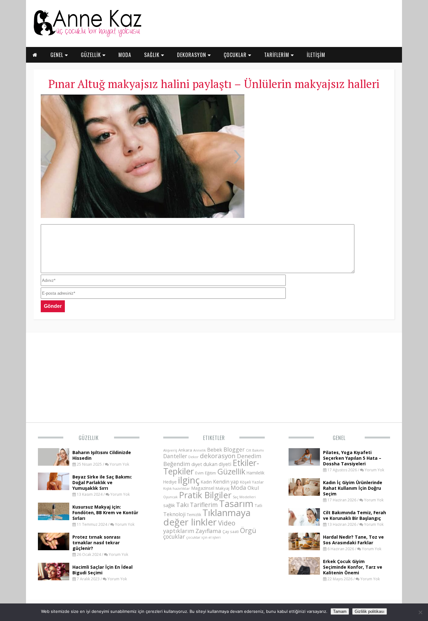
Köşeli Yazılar (252, 482)
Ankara (185, 450)
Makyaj (222, 488)
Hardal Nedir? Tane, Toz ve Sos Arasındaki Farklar (353, 540)
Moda (238, 487)
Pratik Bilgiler (205, 495)
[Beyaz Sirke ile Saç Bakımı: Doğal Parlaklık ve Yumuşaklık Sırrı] (53, 488)
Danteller (175, 456)
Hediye (170, 482)
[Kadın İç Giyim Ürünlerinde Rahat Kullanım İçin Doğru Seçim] (304, 493)
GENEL (57, 55)
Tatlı (258, 505)
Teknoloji (174, 514)
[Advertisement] (319, 141)
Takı (182, 504)
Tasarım (236, 503)
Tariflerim (204, 504)
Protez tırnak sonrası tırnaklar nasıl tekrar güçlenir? (96, 542)
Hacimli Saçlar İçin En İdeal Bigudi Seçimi (102, 570)
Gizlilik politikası (369, 611)
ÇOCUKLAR (236, 55)
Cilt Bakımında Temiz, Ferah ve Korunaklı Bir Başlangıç (354, 515)
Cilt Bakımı (255, 450)
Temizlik (194, 514)
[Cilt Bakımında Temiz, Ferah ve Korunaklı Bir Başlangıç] (304, 523)
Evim (199, 473)
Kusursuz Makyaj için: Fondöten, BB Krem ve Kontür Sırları (105, 512)
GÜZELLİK (91, 55)
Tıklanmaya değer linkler (207, 517)
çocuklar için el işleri (203, 537)
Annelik (199, 450)
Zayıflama (208, 531)
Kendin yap (226, 481)
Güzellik (89, 438)
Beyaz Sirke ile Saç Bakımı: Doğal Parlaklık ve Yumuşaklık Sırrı (102, 482)
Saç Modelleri (244, 496)
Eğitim (210, 473)
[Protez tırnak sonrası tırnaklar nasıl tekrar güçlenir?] (53, 548)
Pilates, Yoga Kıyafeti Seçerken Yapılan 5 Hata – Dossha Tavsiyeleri (352, 458)
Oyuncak (170, 497)
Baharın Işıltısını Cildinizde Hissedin (101, 455)
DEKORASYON (192, 55)
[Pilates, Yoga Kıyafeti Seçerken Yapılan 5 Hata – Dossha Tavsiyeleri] (304, 463)
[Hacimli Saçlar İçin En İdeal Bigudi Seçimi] (53, 578)
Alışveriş (170, 450)
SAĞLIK (152, 55)
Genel (339, 438)
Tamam (340, 611)
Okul (253, 487)
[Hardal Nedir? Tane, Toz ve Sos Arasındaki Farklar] (304, 548)
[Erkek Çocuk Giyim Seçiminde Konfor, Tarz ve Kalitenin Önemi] (304, 572)
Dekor (193, 456)
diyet (196, 464)
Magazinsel (202, 488)
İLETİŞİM (316, 55)
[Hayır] (420, 612)
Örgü (248, 530)
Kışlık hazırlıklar (176, 488)
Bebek (214, 449)
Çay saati (230, 531)
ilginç (189, 480)
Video (226, 523)
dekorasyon (218, 455)
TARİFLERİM (277, 55)
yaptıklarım (178, 531)
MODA (124, 55)
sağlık (169, 505)
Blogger (234, 449)
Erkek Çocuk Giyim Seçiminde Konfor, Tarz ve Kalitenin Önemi (352, 567)
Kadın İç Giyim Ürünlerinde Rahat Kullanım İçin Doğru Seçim (352, 488)
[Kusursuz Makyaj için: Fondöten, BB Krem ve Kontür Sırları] (53, 518)
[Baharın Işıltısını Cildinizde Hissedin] (53, 463)
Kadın (206, 482)
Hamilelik (255, 473)
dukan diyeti (217, 464)
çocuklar (174, 536)
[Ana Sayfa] (87, 35)
